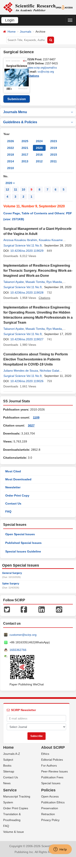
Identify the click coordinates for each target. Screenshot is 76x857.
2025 (25, 141)
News (7, 783)
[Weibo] (59, 609)
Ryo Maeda (54, 281)
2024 (39, 141)
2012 (39, 161)
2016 (39, 154)
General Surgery (12, 573)
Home (12, 31)
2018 (10, 154)
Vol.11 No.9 (34, 245)
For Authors (49, 765)
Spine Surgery (10, 583)
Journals (25, 31)
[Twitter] (7, 609)
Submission (16, 99)
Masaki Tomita (35, 281)
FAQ (8, 511)
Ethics (45, 753)
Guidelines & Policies (20, 122)
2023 (53, 141)
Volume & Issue (13, 831)
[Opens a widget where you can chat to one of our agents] (60, 849)
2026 (10, 141)
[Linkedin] (41, 609)
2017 (25, 154)
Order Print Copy (17, 495)
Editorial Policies (52, 759)
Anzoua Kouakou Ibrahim (20, 240)
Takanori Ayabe (13, 281)
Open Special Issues (20, 534)
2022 (10, 148)
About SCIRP (53, 747)
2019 (53, 148)
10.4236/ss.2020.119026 (26, 381)
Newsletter (12, 487)
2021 (25, 148)
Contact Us (13, 503)
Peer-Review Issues (54, 771)
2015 (53, 154)
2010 (10, 168)
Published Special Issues (23, 542)
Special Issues (50, 783)
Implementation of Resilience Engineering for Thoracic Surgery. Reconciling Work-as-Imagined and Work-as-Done (37, 270)
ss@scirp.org (46, 71)
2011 (53, 161)
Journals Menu (15, 112)
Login (9, 20)
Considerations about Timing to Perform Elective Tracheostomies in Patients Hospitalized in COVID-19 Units (35, 359)
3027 (31, 425)
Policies (48, 790)
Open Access (50, 796)
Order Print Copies (15, 808)
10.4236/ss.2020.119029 (26, 250)
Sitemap (8, 771)
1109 (36, 417)
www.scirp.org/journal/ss (42, 67)
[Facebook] (24, 609)
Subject (8, 759)
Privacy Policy (50, 820)
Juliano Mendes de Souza (20, 370)
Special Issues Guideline (23, 551)
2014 (10, 161)
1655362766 (18, 650)
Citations (33, 75)
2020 (39, 148)
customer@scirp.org (23, 634)
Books (7, 765)
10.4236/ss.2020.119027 (26, 339)
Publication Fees (52, 777)
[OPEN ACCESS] (64, 7)
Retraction (48, 814)
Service (10, 790)
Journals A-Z (11, 753)
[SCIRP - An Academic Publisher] (29, 7)
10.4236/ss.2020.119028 (26, 292)
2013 (25, 161)
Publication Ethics (53, 802)
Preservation (49, 808)
